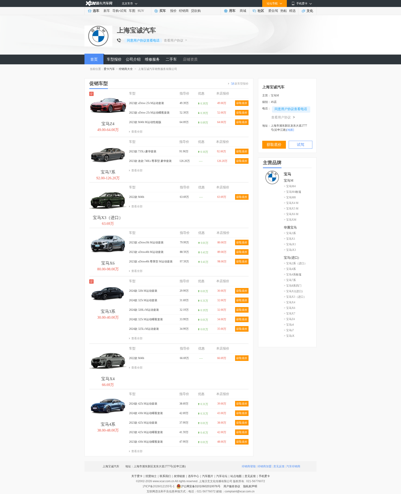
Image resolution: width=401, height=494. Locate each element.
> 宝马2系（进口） (295, 263)
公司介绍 (133, 59)
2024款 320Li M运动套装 (144, 309)
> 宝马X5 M (291, 208)
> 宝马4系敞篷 (292, 274)
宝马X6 (108, 263)
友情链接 (179, 476)
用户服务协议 (232, 486)
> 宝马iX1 (290, 244)
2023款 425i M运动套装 (143, 422)
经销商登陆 (249, 466)
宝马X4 (108, 378)
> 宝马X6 (289, 308)
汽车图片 (207, 476)
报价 (173, 11)
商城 (243, 11)
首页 (94, 59)
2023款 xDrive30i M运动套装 (146, 242)
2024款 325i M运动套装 (143, 300)
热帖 (283, 11)
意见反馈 (279, 466)
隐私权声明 (250, 486)
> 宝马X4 (289, 302)
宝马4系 (108, 424)
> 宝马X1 (289, 238)
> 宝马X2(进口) (293, 291)
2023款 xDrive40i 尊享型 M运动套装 (151, 261)
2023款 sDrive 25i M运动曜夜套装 (149, 112)
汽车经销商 (293, 466)
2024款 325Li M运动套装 (144, 328)
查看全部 (136, 131)
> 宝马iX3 (290, 250)
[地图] (290, 129)
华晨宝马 (290, 227)
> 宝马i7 (289, 330)
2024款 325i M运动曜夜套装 (146, 319)
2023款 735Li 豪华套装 (142, 151)
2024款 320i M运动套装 (143, 290)
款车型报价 (240, 83)
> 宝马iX (289, 335)
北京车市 (127, 3)
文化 (310, 11)
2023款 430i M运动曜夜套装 (146, 441)
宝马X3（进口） (108, 217)
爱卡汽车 (109, 69)
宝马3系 (108, 311)
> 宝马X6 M (291, 214)
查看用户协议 (173, 40)
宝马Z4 (107, 123)
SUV (141, 11)
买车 (162, 11)
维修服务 (152, 59)
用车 (232, 11)
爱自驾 (273, 11)
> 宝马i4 (289, 324)
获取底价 (241, 103)
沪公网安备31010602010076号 (201, 486)
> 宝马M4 (290, 186)
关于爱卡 (136, 476)
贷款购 (196, 11)
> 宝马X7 (289, 313)
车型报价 (114, 59)
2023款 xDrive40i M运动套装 (146, 252)
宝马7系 (108, 172)
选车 (96, 11)
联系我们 (165, 476)
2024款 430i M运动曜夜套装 (146, 413)
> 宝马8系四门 (292, 285)
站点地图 (236, 476)
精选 (292, 11)
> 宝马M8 (290, 197)
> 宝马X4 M (291, 203)
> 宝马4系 (290, 269)
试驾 (123, 11)
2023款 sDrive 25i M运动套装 (146, 103)
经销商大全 (126, 69)
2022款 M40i (136, 197)
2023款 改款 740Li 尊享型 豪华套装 (150, 161)
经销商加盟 (265, 466)
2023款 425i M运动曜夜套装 (146, 432)
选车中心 (193, 476)
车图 (132, 11)
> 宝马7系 (290, 280)
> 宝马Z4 (289, 319)
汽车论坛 (221, 476)
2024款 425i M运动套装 (143, 403)
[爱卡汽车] (99, 3)
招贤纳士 (151, 476)
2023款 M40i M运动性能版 (145, 122)
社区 (261, 11)
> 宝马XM (290, 219)
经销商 (184, 11)
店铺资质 (190, 59)
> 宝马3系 (290, 233)
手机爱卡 (264, 476)
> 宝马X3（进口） (295, 296)
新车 (106, 11)
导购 (115, 11)
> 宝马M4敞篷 (292, 191)
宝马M (288, 180)
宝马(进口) (291, 257)
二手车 (171, 59)
